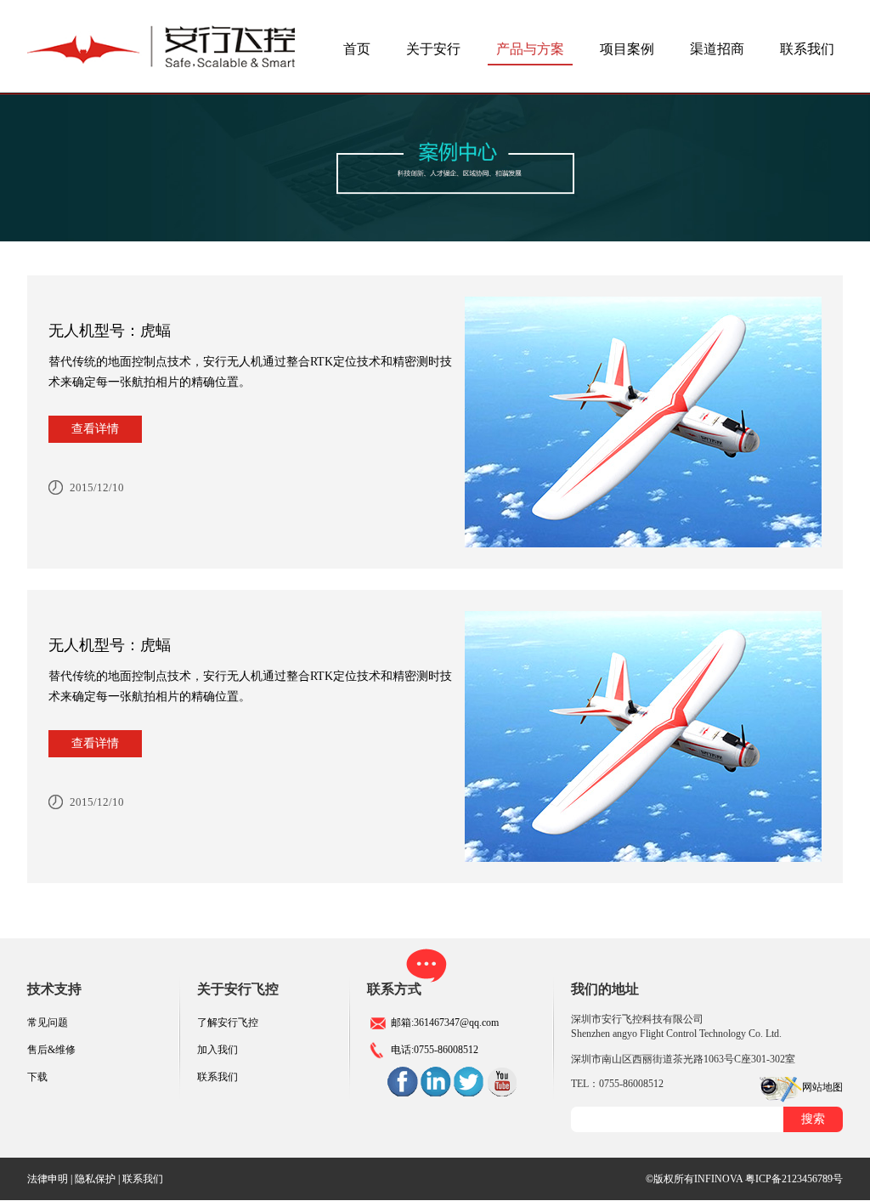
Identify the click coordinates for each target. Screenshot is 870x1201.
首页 (356, 49)
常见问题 (47, 1022)
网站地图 (822, 1087)
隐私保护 (95, 1179)
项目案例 (627, 49)
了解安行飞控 (227, 1022)
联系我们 (807, 49)
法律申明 (47, 1179)
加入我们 (217, 1050)
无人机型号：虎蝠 (109, 330)
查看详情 (95, 428)
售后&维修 (51, 1050)
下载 (37, 1077)
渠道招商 (717, 49)
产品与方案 (530, 49)
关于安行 (433, 49)
